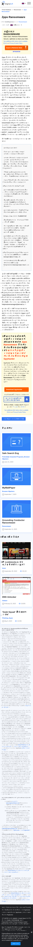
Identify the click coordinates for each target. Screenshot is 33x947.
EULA (5, 43)
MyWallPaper (8, 488)
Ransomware (17, 9)
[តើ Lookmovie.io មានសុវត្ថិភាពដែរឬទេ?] (16, 551)
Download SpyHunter (14, 389)
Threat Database (6, 9)
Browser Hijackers (8, 491)
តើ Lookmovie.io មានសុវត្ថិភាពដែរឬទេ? (13, 563)
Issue (4, 568)
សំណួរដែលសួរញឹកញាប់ (10, 896)
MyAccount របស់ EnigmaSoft (21, 830)
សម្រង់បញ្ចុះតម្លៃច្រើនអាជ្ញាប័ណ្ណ (13, 399)
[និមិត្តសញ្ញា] (7, 3)
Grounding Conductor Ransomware (13, 521)
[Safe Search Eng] (16, 442)
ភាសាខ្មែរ (25, 3)
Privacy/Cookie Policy (16, 43)
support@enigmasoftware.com (9, 828)
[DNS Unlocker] (16, 585)
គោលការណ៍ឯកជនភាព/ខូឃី (21, 870)
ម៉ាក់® (22, 407)
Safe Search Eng (10, 453)
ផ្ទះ (3, 907)
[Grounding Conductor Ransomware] (16, 509)
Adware (4, 600)
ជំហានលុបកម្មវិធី (12, 907)
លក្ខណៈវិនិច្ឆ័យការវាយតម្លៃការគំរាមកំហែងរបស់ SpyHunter (16, 909)
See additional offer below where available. (16, 41)
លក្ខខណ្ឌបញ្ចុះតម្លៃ (21, 746)
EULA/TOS (21, 744)
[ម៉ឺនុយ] (29, 3)
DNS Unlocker (9, 597)
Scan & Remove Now (14, 48)
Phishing (5, 618)
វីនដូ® (15, 407)
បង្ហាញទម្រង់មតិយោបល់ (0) (14, 419)
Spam (11, 618)
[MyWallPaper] (16, 476)
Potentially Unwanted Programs (12, 457)
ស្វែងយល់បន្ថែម (16, 940)
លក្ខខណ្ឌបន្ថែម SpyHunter (12, 912)
